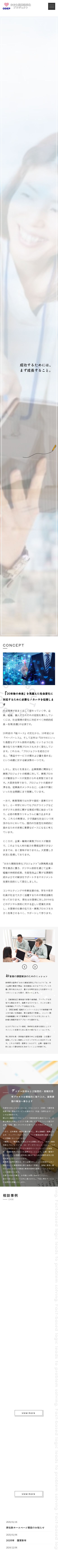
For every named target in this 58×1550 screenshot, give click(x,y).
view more (28, 1413)
